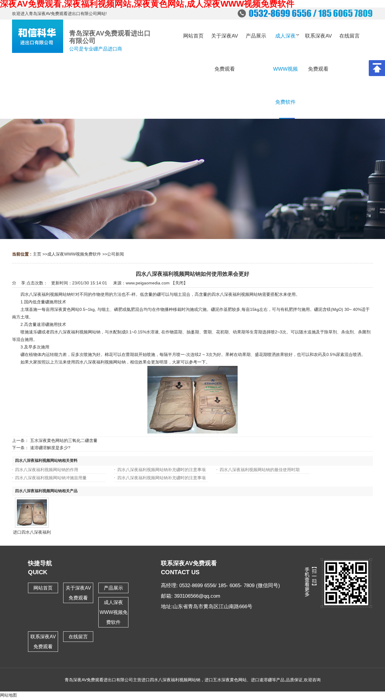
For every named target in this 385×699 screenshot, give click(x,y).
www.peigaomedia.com (148, 283)
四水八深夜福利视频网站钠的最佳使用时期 (260, 469)
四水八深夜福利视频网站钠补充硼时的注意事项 (161, 469)
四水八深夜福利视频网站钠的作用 (46, 469)
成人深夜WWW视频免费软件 (74, 254)
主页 (37, 254)
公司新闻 (115, 254)
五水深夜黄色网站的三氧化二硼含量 (63, 440)
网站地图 (8, 695)
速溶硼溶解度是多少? (50, 447)
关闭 (179, 283)
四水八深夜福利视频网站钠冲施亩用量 (51, 477)
